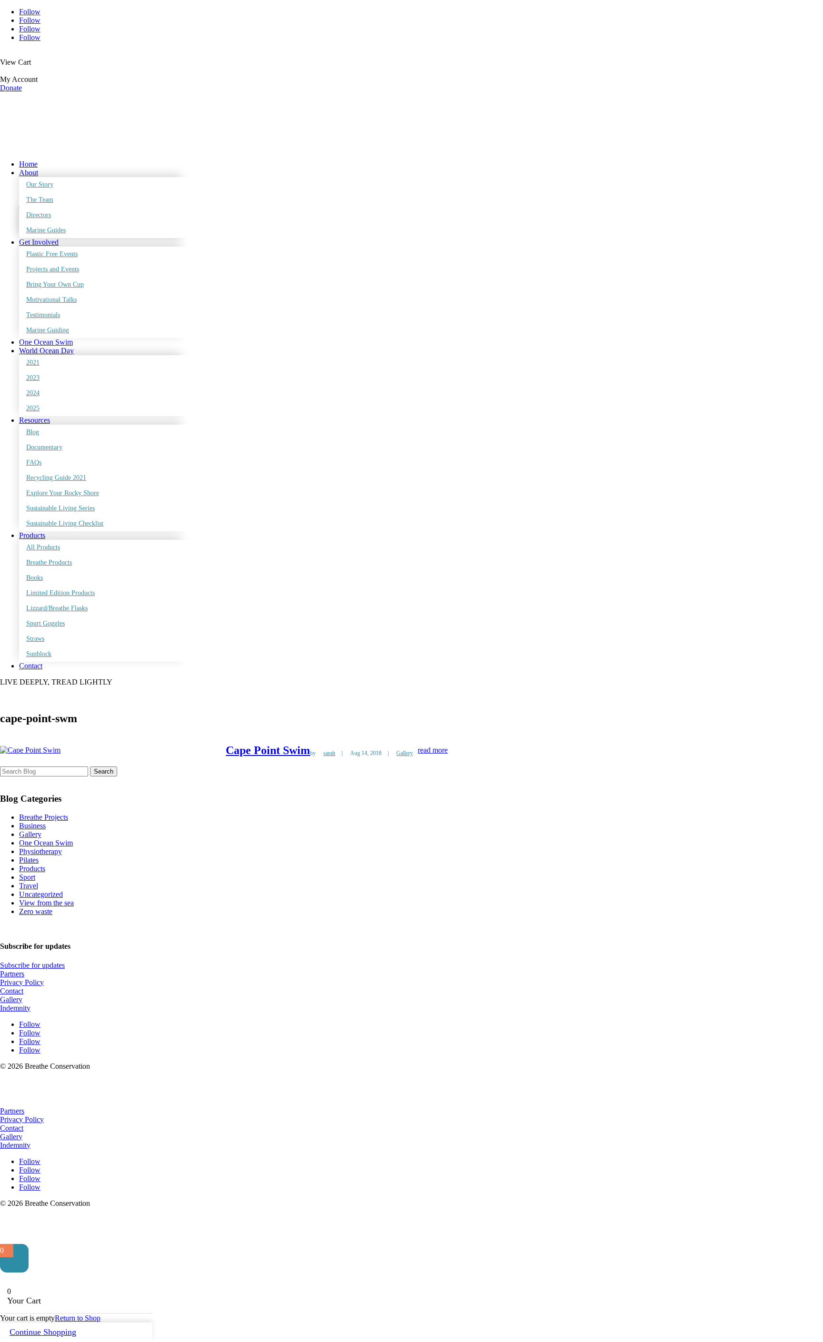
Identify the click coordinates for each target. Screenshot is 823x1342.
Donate (11, 88)
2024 (33, 393)
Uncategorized (41, 894)
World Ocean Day (46, 351)
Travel (28, 886)
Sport (27, 877)
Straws (35, 638)
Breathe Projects (43, 817)
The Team (39, 199)
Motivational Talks (51, 299)
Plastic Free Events (52, 254)
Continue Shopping (43, 1332)
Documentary (44, 447)
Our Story (39, 184)
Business (32, 826)
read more (433, 750)
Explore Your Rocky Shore (62, 493)
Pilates (29, 860)
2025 (33, 408)
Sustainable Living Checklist (64, 523)
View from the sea (46, 903)
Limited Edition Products (60, 592)
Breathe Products (49, 562)
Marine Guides (46, 230)
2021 (33, 362)
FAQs (33, 462)
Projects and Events (52, 269)
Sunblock (38, 653)
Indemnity (15, 1008)
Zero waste (35, 911)
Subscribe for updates (32, 965)
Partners (12, 974)
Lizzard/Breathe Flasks (57, 608)
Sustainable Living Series (60, 508)
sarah (329, 753)
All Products (43, 547)
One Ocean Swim (46, 342)
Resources (34, 420)
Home (28, 164)
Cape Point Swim (268, 750)
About (28, 173)
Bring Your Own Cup (55, 284)
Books (34, 577)
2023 (33, 377)
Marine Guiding (47, 330)
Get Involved (39, 242)
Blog (32, 432)
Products (32, 535)
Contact (30, 666)
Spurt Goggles (45, 623)
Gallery (404, 753)
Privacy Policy (22, 982)
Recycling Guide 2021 (56, 477)
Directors (38, 215)
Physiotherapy (40, 851)
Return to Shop (77, 1318)
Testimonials (43, 314)
